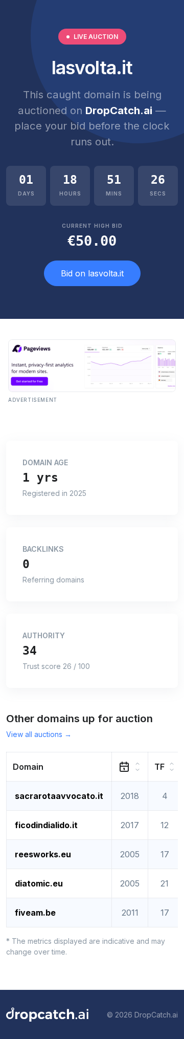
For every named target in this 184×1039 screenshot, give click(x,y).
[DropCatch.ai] (47, 1014)
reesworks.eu (43, 854)
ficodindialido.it (46, 825)
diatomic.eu (39, 883)
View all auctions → (39, 734)
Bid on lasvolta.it (92, 273)
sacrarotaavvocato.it (59, 796)
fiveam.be (35, 912)
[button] (59, 767)
